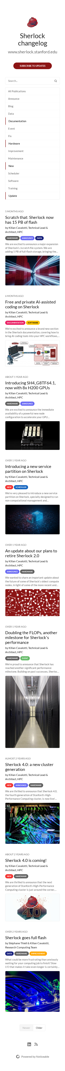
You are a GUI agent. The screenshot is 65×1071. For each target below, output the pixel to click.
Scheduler (13, 173)
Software (13, 180)
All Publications (17, 91)
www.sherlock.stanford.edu (32, 51)
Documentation (17, 121)
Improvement (16, 151)
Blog (10, 106)
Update (12, 195)
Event (11, 128)
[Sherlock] (32, 23)
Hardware (14, 143)
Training (13, 188)
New (11, 165)
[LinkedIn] (30, 1043)
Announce (13, 98)
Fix (10, 136)
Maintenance (15, 158)
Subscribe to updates (32, 65)
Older (39, 1027)
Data (11, 113)
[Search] (56, 80)
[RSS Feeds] (36, 1043)
